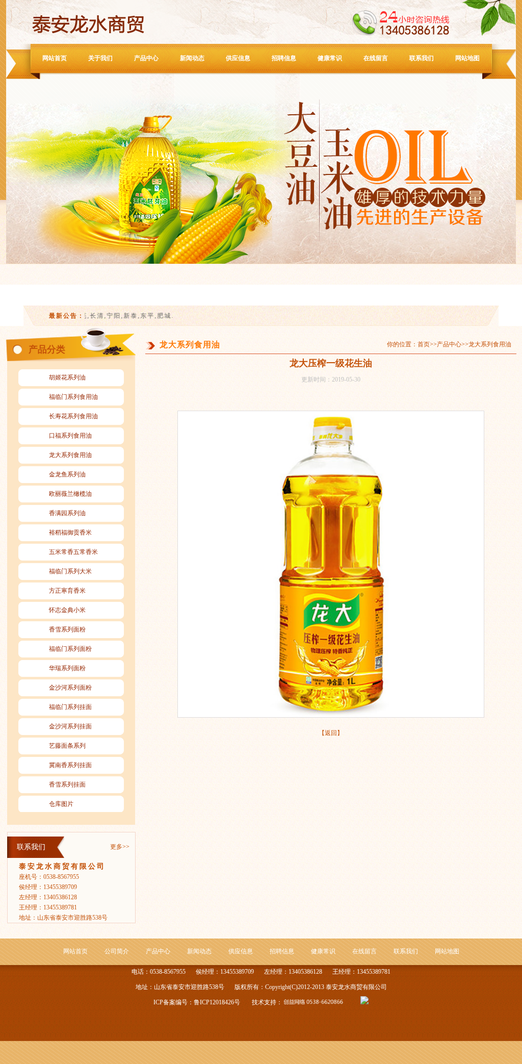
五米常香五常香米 (73, 551)
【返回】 (331, 733)
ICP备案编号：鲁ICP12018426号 (196, 1002)
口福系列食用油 (70, 435)
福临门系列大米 (70, 571)
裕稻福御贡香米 (70, 532)
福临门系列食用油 (73, 396)
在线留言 (364, 951)
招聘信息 (282, 951)
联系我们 (406, 951)
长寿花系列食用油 (73, 416)
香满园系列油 (67, 513)
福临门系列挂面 (70, 707)
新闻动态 (199, 951)
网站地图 (447, 951)
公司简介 (117, 951)
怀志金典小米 (67, 610)
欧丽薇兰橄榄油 (70, 493)
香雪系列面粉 (67, 629)
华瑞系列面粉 (67, 668)
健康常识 (323, 951)
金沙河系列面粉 (70, 687)
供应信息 (240, 951)
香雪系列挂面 (67, 784)
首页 (423, 344)
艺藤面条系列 (67, 745)
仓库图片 (61, 803)
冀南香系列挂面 (70, 765)
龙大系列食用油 (70, 455)
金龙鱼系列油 (67, 474)
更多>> (119, 846)
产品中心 (449, 344)
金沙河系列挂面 (70, 726)
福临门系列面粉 (70, 648)
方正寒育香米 (67, 590)
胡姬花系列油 (67, 377)
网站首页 (75, 951)
